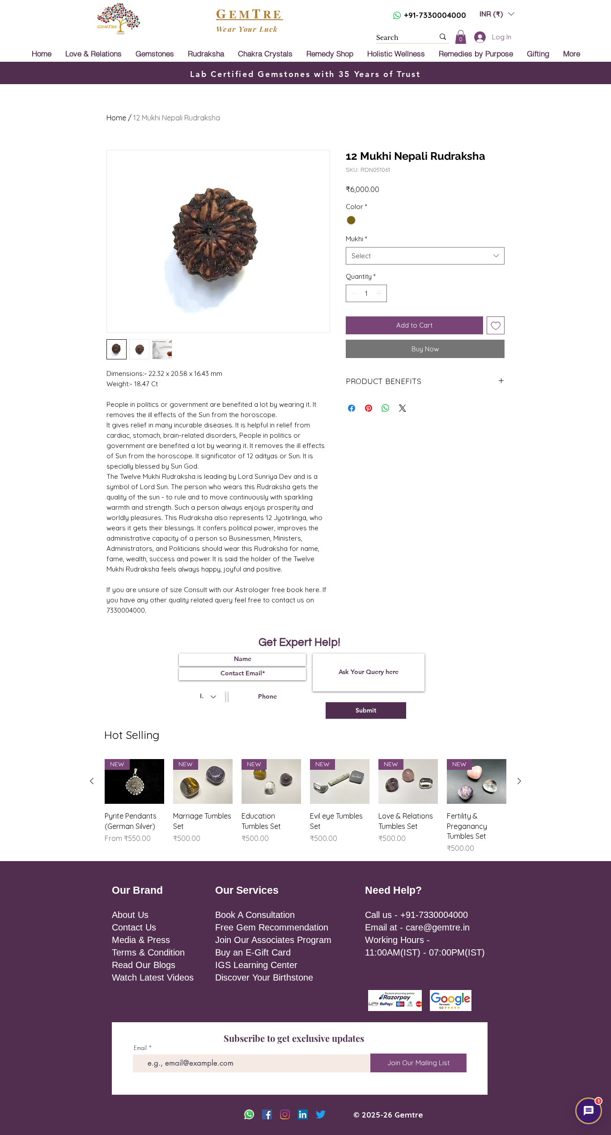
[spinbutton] (366, 293)
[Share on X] (402, 408)
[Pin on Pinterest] (368, 408)
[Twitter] (321, 1114)
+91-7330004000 (435, 15)
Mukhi (356, 239)
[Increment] (380, 293)
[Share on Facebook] (351, 408)
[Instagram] (285, 1114)
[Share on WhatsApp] (385, 408)
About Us (130, 915)
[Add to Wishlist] (496, 325)
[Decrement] (353, 293)
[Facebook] (267, 1114)
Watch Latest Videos (153, 977)
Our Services (247, 890)
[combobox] (425, 256)
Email (140, 1048)
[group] (305, 806)
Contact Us (134, 927)
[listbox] (497, 13)
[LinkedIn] (303, 1114)
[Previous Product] (91, 781)
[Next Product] (519, 781)
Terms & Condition (148, 952)
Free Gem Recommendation (271, 927)
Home (116, 117)
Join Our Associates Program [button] (273, 940)
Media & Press (141, 940)
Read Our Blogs (143, 965)
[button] (497, 13)
